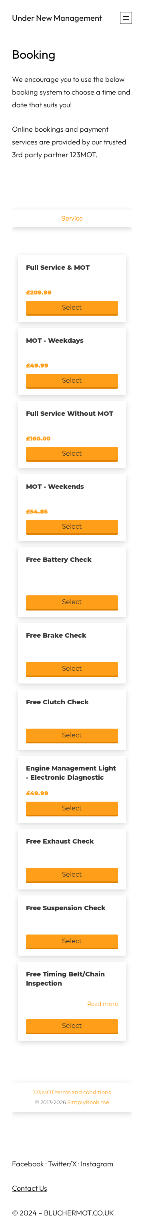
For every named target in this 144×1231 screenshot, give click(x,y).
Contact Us (29, 1188)
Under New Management (57, 18)
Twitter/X (62, 1163)
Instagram (97, 1163)
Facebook (28, 1163)
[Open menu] (126, 18)
